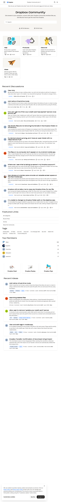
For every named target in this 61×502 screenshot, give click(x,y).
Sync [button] (19, 231)
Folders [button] (20, 332)
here (41, 6)
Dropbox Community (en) (33, 2)
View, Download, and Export (31, 133)
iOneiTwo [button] (8, 249)
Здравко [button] (8, 245)
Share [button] (26, 231)
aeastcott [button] (8, 256)
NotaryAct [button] (8, 252)
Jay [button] (22, 159)
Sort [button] (16, 332)
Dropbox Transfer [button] (13, 346)
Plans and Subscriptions (29, 120)
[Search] (54, 2)
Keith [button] (42, 305)
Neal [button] (15, 107)
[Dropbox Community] (10, 2)
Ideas (18, 107)
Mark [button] (7, 242)
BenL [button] (43, 346)
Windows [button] (12, 233)
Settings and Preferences (29, 159)
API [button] (13, 231)
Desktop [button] (6, 231)
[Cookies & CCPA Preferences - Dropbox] (24, 492)
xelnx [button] (22, 120)
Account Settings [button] (22, 233)
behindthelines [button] (24, 207)
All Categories (6, 215)
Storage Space (27, 170)
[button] (5, 91)
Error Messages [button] (35, 231)
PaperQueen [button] (24, 184)
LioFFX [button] (44, 290)
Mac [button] (44, 231)
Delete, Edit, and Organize (19, 96)
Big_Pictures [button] (31, 305)
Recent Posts (6, 218)
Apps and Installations (30, 147)
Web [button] (5, 233)
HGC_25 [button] (22, 147)
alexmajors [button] (44, 332)
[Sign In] (57, 2)
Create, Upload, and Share (28, 195)
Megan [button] (23, 133)
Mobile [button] (50, 231)
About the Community (8, 224)
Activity (5, 221)
